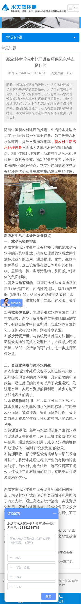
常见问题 (14, 37)
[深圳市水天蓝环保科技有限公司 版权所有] (34, 8)
